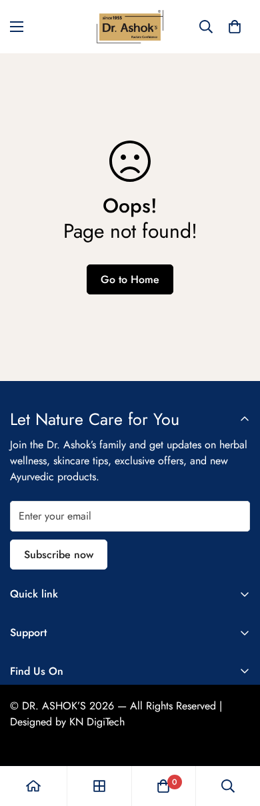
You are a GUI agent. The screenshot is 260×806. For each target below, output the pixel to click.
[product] (33, 786)
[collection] (99, 786)
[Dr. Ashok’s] (130, 26)
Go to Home (130, 279)
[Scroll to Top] (236, 735)
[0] (234, 26)
